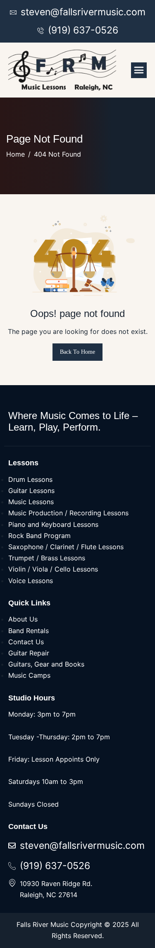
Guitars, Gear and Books (46, 664)
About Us (23, 619)
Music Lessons (31, 502)
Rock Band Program (39, 535)
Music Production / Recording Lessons (68, 513)
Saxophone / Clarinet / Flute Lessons (66, 547)
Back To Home (77, 352)
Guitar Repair (28, 653)
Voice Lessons (30, 580)
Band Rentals (28, 630)
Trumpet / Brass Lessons (46, 558)
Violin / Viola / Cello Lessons (53, 569)
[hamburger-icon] (139, 70)
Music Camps (29, 675)
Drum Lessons (30, 479)
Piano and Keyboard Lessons (53, 524)
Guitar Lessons (31, 490)
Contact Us (26, 642)
